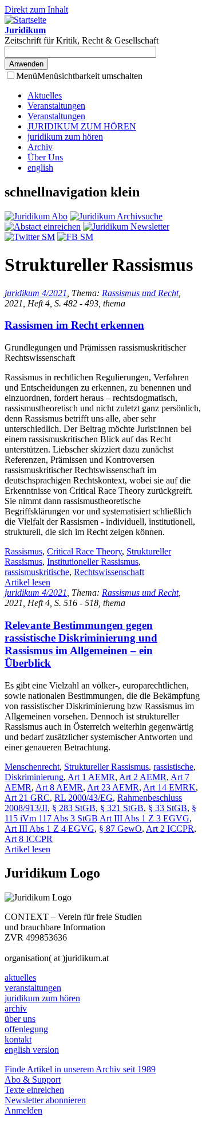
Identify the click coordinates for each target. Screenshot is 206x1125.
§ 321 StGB (122, 808)
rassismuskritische (37, 572)
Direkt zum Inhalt (36, 9)
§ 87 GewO (120, 828)
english (40, 167)
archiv (16, 1008)
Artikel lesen (27, 582)
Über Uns (45, 157)
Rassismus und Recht (140, 293)
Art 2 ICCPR (170, 828)
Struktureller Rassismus (106, 767)
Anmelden (23, 1110)
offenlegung (26, 1029)
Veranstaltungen (56, 106)
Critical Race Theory (84, 551)
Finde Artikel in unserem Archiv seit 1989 (80, 1069)
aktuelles (20, 977)
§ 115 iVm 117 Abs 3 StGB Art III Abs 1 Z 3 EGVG (100, 813)
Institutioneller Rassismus (92, 562)
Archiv (40, 147)
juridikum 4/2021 (36, 293)
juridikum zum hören (65, 136)
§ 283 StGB (74, 808)
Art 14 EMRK (169, 787)
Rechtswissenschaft (109, 572)
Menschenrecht (32, 767)
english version (32, 1050)
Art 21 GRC (27, 798)
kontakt (18, 1039)
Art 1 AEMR (91, 777)
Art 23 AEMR (113, 787)
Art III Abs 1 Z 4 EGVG (49, 828)
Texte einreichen (34, 1090)
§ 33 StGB (167, 808)
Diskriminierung (34, 777)
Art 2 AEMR (143, 777)
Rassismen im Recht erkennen (74, 325)
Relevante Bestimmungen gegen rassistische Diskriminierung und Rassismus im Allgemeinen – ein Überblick (81, 644)
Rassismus (23, 551)
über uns (20, 1019)
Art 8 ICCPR (29, 839)
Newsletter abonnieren (45, 1100)
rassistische (173, 767)
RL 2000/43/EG (83, 798)
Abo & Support (33, 1079)
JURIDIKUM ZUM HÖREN (81, 126)
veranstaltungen (33, 988)
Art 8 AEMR (59, 787)
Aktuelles (44, 95)
